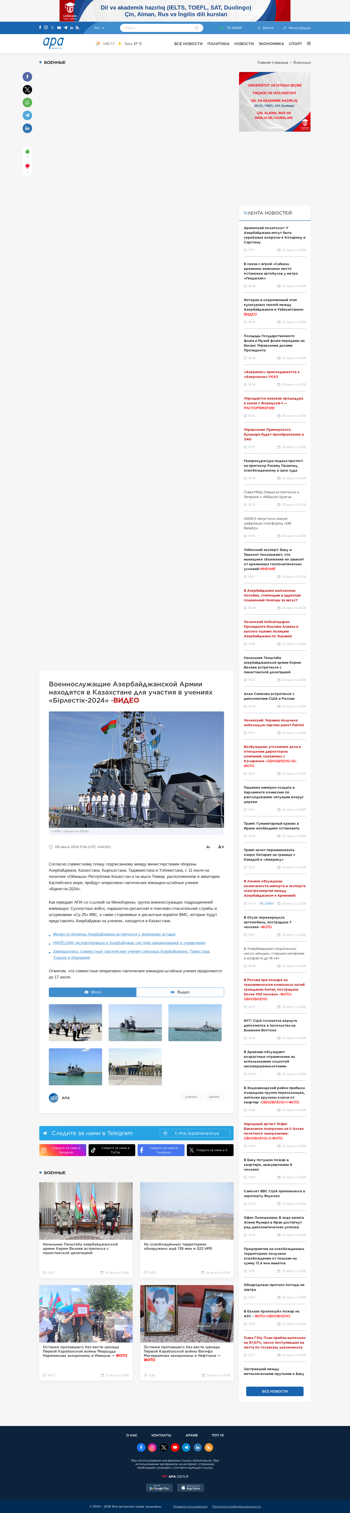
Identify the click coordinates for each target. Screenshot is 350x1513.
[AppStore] (190, 1488)
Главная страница (272, 62)
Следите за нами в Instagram (66, 1150)
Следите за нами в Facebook (164, 1150)
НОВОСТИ (244, 43)
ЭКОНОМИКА (271, 43)
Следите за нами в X (212, 1150)
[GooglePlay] (159, 1488)
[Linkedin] (71, 28)
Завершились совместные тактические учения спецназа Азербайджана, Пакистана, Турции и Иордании (131, 954)
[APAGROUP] (175, 1476)
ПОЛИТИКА (218, 43)
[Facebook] (40, 28)
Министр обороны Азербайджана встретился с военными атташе (114, 934)
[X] (52, 28)
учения (191, 1097)
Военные (302, 62)
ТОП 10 (218, 1435)
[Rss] (77, 28)
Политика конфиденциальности (236, 1506)
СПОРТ (295, 43)
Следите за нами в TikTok (115, 1150)
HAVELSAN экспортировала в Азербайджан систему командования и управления (129, 943)
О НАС (131, 1435)
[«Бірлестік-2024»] (75, 1022)
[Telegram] (65, 28)
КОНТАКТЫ (161, 1435)
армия (214, 1097)
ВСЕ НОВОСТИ (188, 43)
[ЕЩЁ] (306, 43)
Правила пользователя (190, 1506)
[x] (164, 1448)
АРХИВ (191, 1435)
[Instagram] (46, 28)
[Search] (197, 28)
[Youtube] (59, 28)
